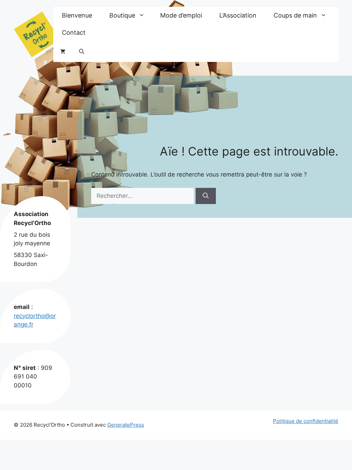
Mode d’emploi (181, 15)
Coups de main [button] (295, 15)
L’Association (237, 15)
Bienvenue (77, 15)
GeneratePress (125, 424)
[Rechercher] (206, 196)
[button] (81, 51)
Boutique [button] (122, 15)
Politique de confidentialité (305, 421)
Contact (74, 32)
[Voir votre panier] (62, 51)
